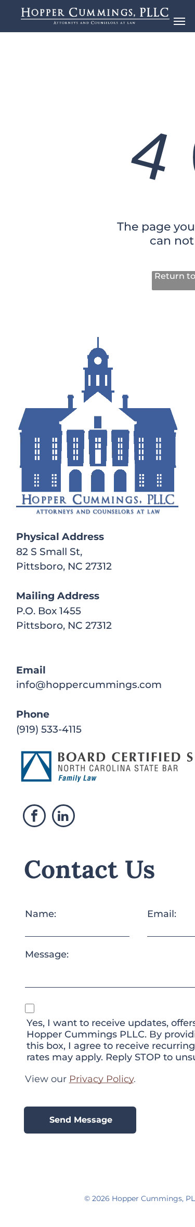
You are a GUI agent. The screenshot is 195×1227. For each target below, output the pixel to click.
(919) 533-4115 (49, 729)
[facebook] (34, 817)
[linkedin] (63, 817)
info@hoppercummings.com (89, 685)
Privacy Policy (101, 1079)
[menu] (179, 21)
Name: (40, 914)
